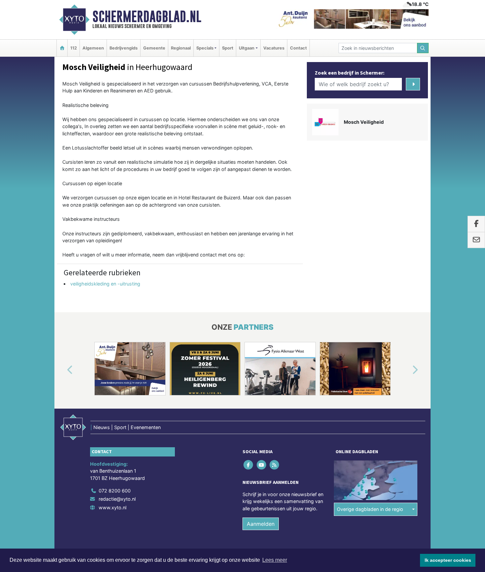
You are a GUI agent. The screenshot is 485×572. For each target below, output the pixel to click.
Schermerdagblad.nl (146, 16)
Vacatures (273, 48)
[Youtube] (261, 464)
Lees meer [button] (274, 560)
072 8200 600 (115, 490)
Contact (298, 48)
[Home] (62, 48)
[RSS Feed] (274, 464)
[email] (476, 240)
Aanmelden (261, 524)
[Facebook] (248, 464)
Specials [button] (204, 48)
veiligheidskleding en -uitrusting (105, 283)
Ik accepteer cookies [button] (448, 560)
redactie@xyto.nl (117, 499)
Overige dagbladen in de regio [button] (370, 509)
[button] (62, 370)
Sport (227, 48)
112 (73, 48)
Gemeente (154, 48)
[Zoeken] (423, 48)
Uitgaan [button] (246, 48)
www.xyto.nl (112, 507)
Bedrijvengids (124, 48)
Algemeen (93, 48)
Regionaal (181, 48)
